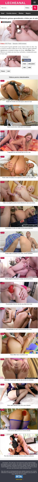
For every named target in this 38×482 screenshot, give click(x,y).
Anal (2, 13)
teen (8, 71)
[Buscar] (35, 7)
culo (24, 67)
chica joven (31, 63)
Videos (2, 43)
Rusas (3, 71)
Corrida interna (11, 13)
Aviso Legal (19, 479)
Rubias (21, 13)
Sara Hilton (27, 60)
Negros (28, 13)
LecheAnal (15, 3)
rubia (29, 67)
